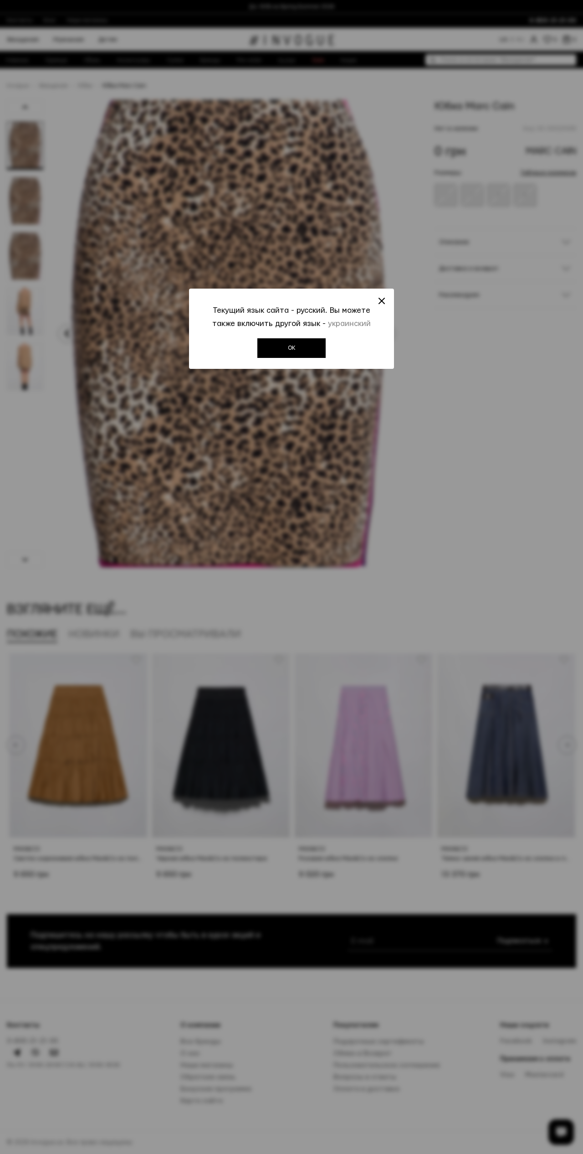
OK (292, 348)
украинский (349, 323)
